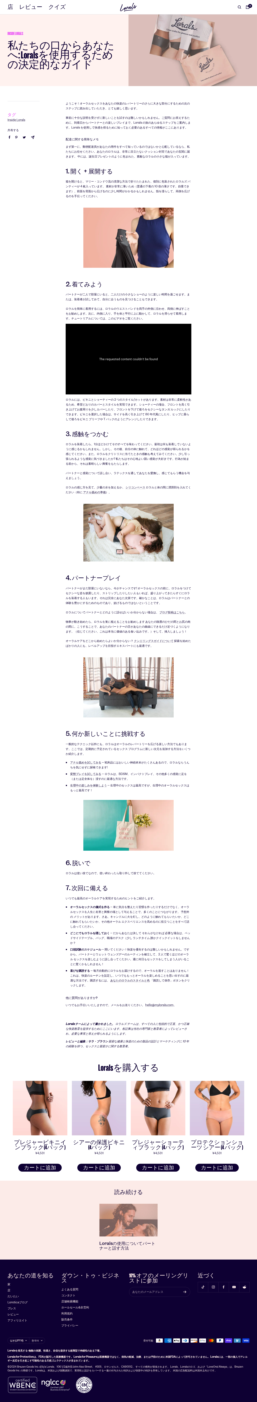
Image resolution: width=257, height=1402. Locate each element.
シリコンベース (135, 487)
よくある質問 (69, 1289)
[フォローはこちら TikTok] (203, 1287)
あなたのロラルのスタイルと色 (130, 980)
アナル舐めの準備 (94, 492)
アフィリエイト (17, 1320)
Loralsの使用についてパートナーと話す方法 (127, 1245)
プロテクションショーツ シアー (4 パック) (217, 1145)
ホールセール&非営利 (75, 1307)
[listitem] (9, 137)
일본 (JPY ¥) (16, 1340)
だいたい (13, 1296)
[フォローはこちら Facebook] (223, 1287)
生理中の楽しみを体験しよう (88, 785)
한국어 (35, 1340)
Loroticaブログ (18, 1302)
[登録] (184, 1292)
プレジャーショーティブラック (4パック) (158, 1145)
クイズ (57, 7)
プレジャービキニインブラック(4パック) (40, 1145)
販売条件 (67, 1319)
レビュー (30, 7)
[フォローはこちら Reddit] (244, 1287)
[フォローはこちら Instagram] (213, 1287)
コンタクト (68, 1295)
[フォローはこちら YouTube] (234, 1287)
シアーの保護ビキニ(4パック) (99, 1145)
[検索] (239, 7)
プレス (12, 1308)
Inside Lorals (15, 33)
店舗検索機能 (69, 1301)
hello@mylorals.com (159, 1005)
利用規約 (67, 1313)
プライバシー (69, 1325)
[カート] (247, 7)
